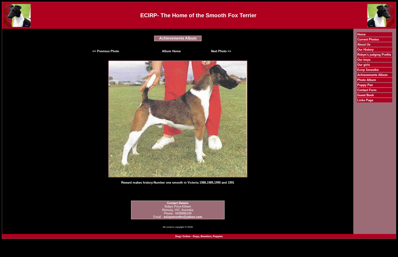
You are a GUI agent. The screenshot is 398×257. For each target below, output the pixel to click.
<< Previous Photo (105, 51)
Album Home (171, 51)
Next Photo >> (221, 51)
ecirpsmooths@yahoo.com (183, 217)
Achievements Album (372, 75)
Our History (365, 49)
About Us (363, 44)
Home (361, 34)
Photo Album (366, 80)
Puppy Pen (365, 85)
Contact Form (367, 90)
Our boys (363, 59)
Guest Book (365, 95)
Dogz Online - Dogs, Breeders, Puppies (199, 236)
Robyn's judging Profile (374, 54)
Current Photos (368, 39)
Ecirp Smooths (368, 70)
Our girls (363, 64)
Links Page (365, 100)
